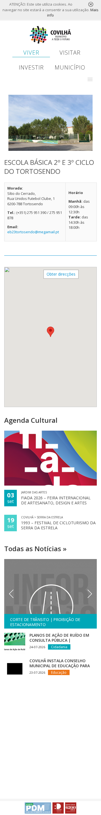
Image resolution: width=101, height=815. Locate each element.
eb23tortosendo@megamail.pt (33, 231)
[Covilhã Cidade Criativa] (58, 808)
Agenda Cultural (31, 420)
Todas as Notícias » (35, 548)
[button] (90, 79)
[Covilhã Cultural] (70, 808)
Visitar (70, 52)
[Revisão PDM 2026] (38, 808)
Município (70, 67)
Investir (31, 67)
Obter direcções (61, 274)
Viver (31, 52)
